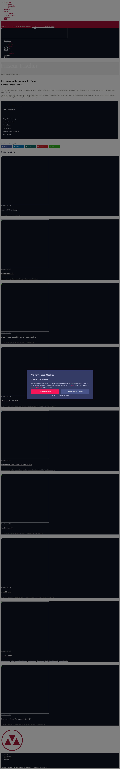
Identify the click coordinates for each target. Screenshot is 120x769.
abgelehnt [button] (71, 385)
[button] (45, 391)
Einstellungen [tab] (43, 379)
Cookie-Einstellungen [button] (36, 387)
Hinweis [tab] (34, 379)
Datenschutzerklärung (63, 395)
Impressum (54, 395)
